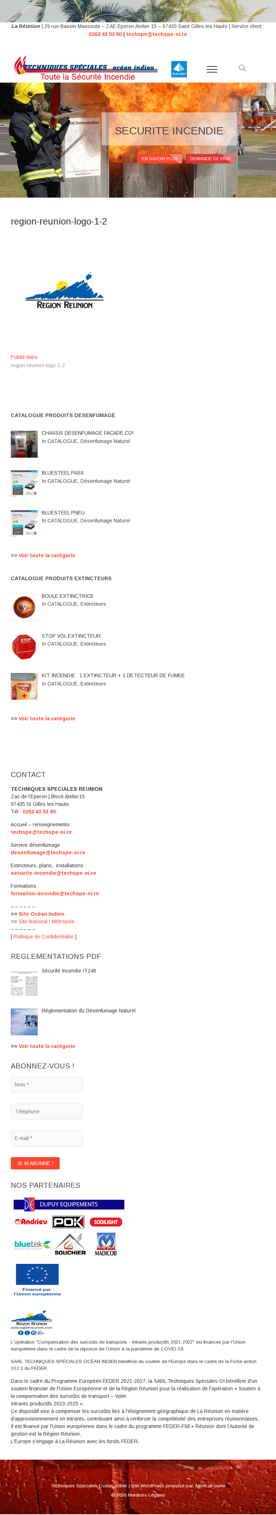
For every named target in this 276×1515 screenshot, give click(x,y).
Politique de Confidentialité (44, 936)
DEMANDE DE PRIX (210, 158)
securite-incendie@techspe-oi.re (53, 873)
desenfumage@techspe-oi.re (48, 852)
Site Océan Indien (41, 914)
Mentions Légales (146, 1495)
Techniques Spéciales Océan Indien (89, 1485)
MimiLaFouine (210, 1485)
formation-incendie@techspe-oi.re (55, 893)
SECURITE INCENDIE (169, 131)
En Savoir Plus (160, 158)
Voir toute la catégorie (47, 555)
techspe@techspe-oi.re (156, 34)
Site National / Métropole (46, 921)
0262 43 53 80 (105, 34)
